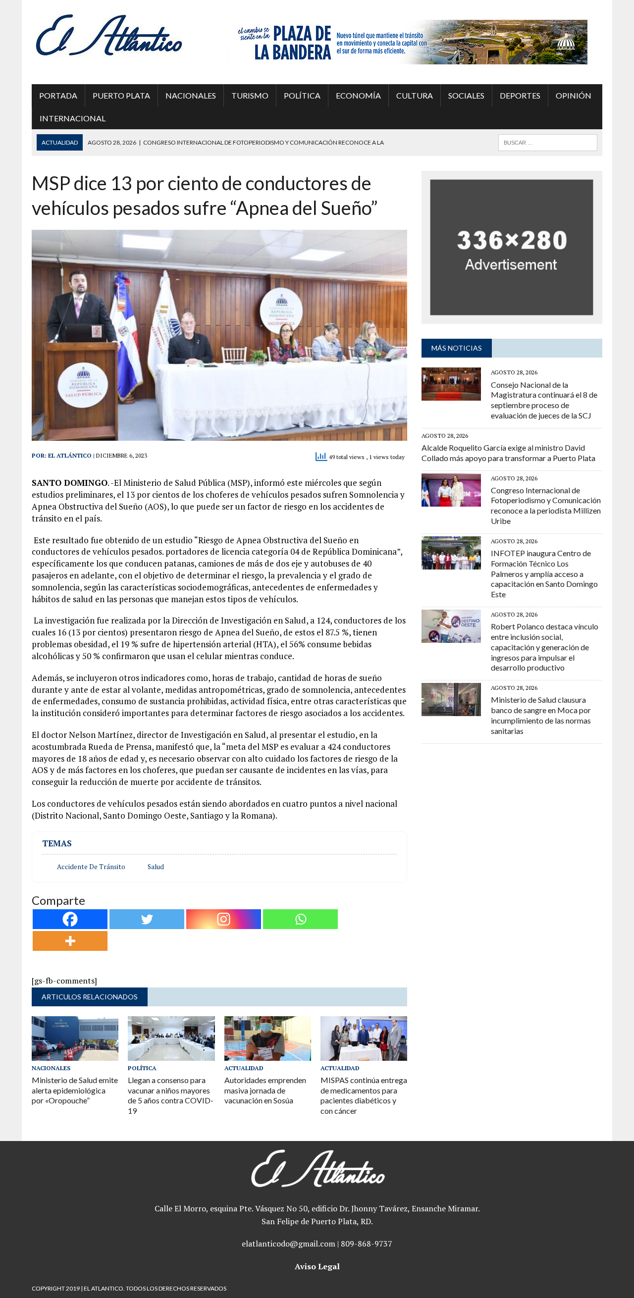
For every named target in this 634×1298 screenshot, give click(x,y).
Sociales (466, 95)
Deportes (520, 95)
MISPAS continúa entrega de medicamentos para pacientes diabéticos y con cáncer (363, 1095)
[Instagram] (223, 919)
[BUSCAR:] (547, 141)
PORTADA (58, 95)
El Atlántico (70, 455)
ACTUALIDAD (244, 1068)
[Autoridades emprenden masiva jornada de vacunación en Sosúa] (267, 1053)
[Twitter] (146, 919)
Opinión (573, 95)
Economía (358, 95)
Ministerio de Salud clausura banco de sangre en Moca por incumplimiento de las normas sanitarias (541, 715)
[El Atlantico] (122, 34)
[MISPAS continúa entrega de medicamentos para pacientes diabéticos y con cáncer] (363, 1053)
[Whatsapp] (300, 919)
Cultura (414, 95)
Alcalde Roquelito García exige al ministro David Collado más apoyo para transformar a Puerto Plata (508, 453)
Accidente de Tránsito (91, 866)
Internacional (73, 118)
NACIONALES (190, 95)
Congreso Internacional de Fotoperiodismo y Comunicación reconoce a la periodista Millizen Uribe (546, 505)
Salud (156, 866)
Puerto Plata (121, 95)
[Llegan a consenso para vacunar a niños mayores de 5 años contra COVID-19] (171, 1053)
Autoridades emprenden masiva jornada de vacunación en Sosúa (265, 1090)
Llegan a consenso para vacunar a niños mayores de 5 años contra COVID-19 (170, 1095)
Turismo (249, 95)
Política (302, 95)
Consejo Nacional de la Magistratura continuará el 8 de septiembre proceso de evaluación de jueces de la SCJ (544, 400)
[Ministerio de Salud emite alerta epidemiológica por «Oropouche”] (75, 1053)
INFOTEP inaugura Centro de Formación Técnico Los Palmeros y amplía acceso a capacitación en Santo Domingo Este (544, 573)
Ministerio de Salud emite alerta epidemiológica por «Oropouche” (75, 1090)
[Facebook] (70, 919)
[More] (70, 941)
